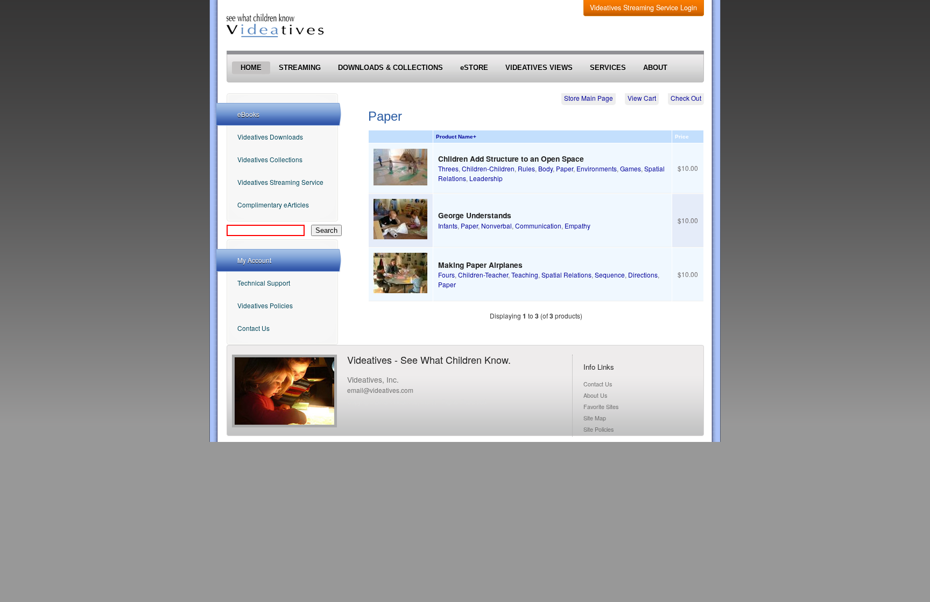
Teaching (524, 274)
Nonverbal (496, 225)
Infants (447, 225)
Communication (538, 225)
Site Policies (598, 429)
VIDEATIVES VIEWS (539, 68)
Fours (446, 274)
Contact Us (253, 328)
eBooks (248, 114)
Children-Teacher (483, 274)
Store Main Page (588, 97)
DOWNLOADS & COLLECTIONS (390, 68)
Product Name (456, 137)
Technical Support (263, 282)
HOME (251, 68)
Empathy (577, 225)
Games (630, 168)
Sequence (610, 274)
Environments (596, 168)
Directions (643, 274)
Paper (564, 168)
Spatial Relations (566, 274)
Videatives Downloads (270, 136)
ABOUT (655, 68)
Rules (526, 168)
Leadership (486, 178)
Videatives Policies (265, 305)
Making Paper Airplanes (480, 264)
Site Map (594, 418)
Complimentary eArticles (273, 204)
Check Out (686, 97)
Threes (448, 168)
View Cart (642, 97)
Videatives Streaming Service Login (643, 7)
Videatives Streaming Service (280, 181)
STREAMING (300, 68)
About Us (595, 395)
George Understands (474, 215)
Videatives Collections (269, 159)
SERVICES (608, 68)
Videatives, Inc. (373, 379)
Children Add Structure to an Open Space (511, 158)
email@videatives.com (380, 390)
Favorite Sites (600, 407)
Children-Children (488, 168)
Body (545, 168)
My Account (254, 260)
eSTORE (474, 68)
